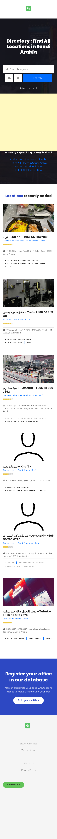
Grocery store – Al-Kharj (31, 563)
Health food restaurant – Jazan (21, 260)
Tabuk (49, 638)
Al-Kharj (9, 563)
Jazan (8, 267)
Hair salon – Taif (13, 342)
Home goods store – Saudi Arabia (22, 421)
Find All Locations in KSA (28, 166)
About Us (28, 763)
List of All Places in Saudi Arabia (29, 163)
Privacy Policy (28, 770)
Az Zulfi (9, 418)
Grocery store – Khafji (17, 487)
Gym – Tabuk (35, 638)
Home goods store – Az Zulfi (32, 418)
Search (37, 77)
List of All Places (28, 743)
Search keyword (7, 69)
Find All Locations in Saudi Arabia (29, 159)
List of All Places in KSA (28, 170)
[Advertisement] (28, 122)
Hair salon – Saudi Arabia (18, 339)
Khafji (43, 490)
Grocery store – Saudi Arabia (20, 490)
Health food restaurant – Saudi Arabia (25, 264)
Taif (29, 342)
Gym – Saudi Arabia (14, 638)
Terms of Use (28, 750)
